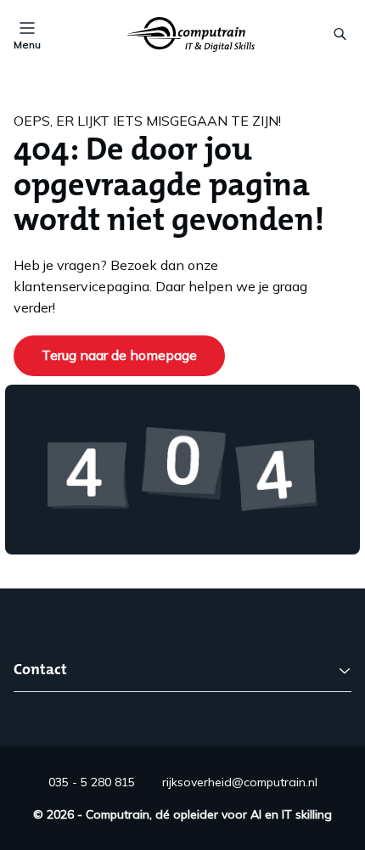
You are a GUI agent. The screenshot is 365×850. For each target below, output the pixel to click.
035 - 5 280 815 (91, 782)
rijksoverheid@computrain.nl (239, 782)
